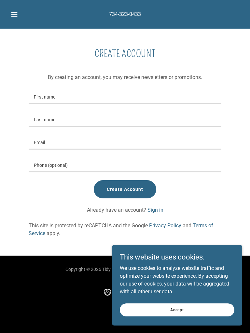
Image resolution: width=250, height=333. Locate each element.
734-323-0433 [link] (125, 14)
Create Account (125, 189)
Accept (177, 309)
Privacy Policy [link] (165, 225)
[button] (18, 14)
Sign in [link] (155, 210)
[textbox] (125, 96)
